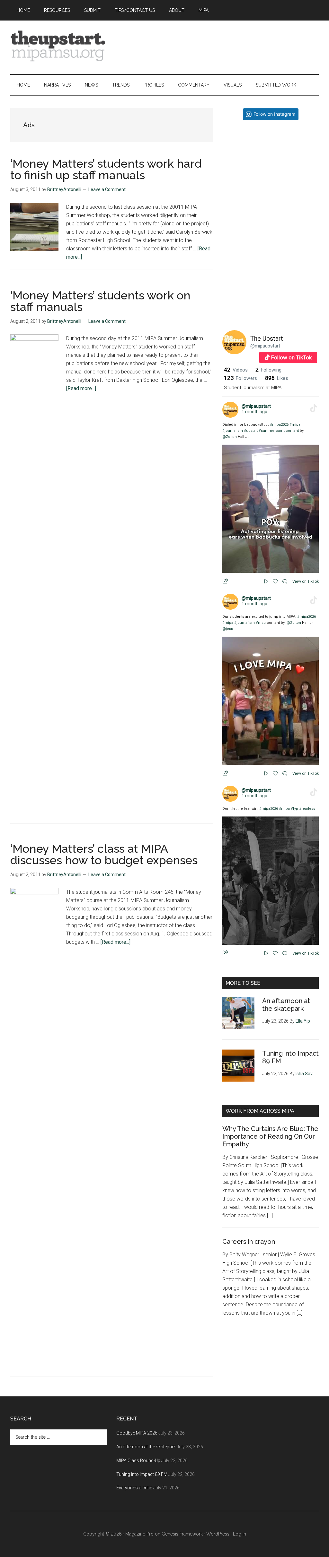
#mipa (294, 425)
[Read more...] (81, 388)
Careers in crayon (248, 1241)
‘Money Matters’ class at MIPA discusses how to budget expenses (104, 854)
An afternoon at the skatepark (286, 1004)
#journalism (232, 431)
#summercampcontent (279, 431)
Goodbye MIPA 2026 (136, 1433)
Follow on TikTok (291, 357)
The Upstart (266, 338)
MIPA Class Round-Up (138, 1460)
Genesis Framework (182, 1533)
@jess (227, 629)
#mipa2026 (279, 425)
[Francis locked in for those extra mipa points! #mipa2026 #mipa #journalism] (270, 173)
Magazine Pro (139, 1533)
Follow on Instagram (274, 114)
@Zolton (229, 437)
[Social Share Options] (228, 216)
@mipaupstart (265, 346)
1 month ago (254, 411)
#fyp (294, 809)
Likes (276, 378)
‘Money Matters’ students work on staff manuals (100, 301)
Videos (236, 370)
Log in (239, 1533)
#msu (261, 623)
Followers (240, 378)
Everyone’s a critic (134, 1487)
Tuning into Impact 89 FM (141, 1474)
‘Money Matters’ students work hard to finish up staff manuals (106, 169)
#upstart (251, 431)
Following (268, 370)
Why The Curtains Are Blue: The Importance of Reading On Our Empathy (270, 1136)
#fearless (307, 809)
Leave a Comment (107, 189)
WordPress (217, 1533)
